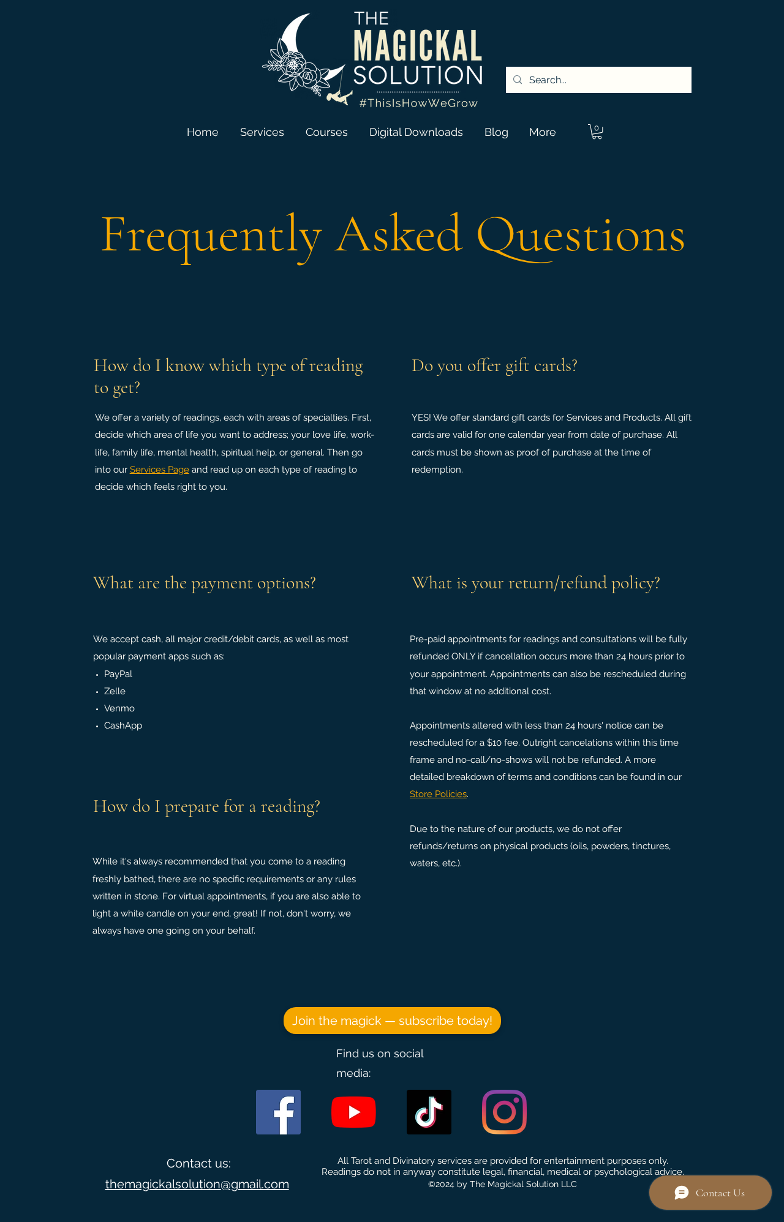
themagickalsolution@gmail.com (197, 1184)
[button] (597, 131)
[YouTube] (353, 1112)
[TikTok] (429, 1112)
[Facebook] (278, 1112)
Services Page (159, 469)
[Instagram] (504, 1112)
